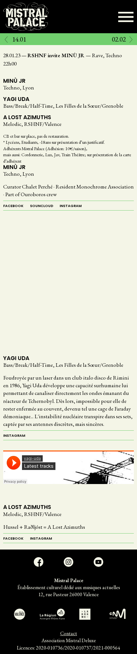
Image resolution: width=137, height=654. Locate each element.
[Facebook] (39, 562)
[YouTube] (98, 562)
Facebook (13, 205)
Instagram (71, 205)
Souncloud (41, 205)
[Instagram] (68, 562)
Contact (68, 633)
